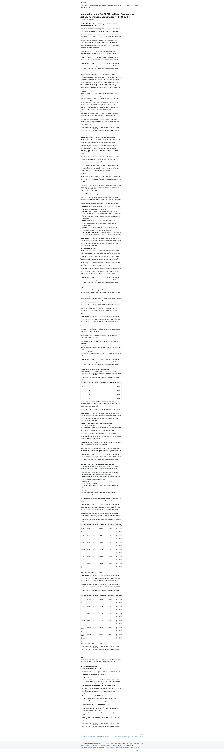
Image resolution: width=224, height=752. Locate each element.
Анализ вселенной (135, 747)
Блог (81, 743)
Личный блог (87, 11)
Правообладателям (84, 745)
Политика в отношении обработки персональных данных (96, 743)
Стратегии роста (84, 5)
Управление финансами (119, 5)
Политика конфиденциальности (136, 743)
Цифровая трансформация (95, 5)
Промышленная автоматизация (122, 747)
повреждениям (84, 31)
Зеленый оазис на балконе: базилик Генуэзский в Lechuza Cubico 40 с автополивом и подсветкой (129, 736)
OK (136, 750)
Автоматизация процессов (86, 7)
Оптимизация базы (110, 747)
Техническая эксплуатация (132, 5)
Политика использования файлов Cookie (119, 743)
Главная (82, 11)
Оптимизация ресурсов (107, 5)
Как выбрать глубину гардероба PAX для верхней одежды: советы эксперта (94, 736)
